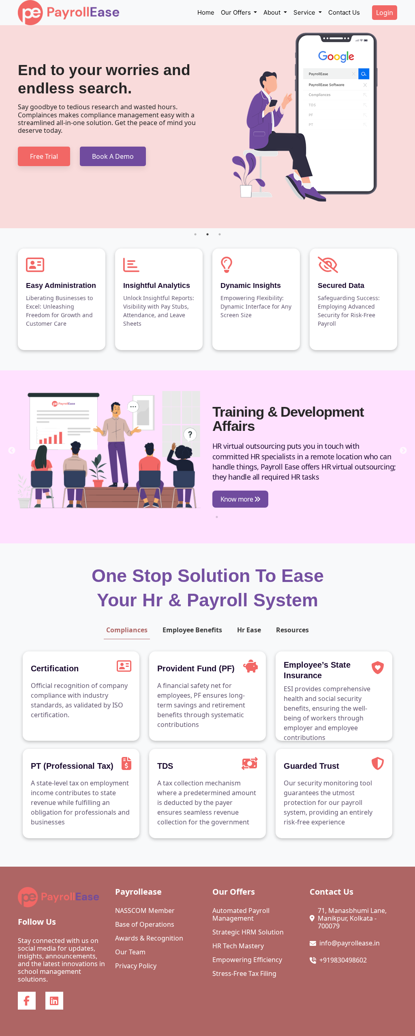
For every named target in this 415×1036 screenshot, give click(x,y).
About (272, 12)
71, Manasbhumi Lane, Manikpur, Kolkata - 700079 (352, 918)
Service (305, 12)
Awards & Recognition (149, 938)
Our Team (130, 952)
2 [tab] (207, 234)
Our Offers (236, 12)
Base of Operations (144, 924)
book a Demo (113, 156)
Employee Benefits (192, 629)
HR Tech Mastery (238, 946)
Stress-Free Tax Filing (244, 974)
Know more (237, 499)
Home (205, 12)
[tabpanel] (207, 126)
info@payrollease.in (349, 943)
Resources (292, 629)
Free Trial (44, 156)
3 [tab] (220, 234)
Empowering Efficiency (247, 960)
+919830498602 (343, 960)
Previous (12, 451)
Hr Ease (249, 629)
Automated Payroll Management (241, 914)
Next (403, 451)
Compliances (127, 629)
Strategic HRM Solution (248, 932)
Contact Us (344, 12)
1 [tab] (195, 234)
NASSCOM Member (145, 911)
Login (384, 12)
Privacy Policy (135, 966)
